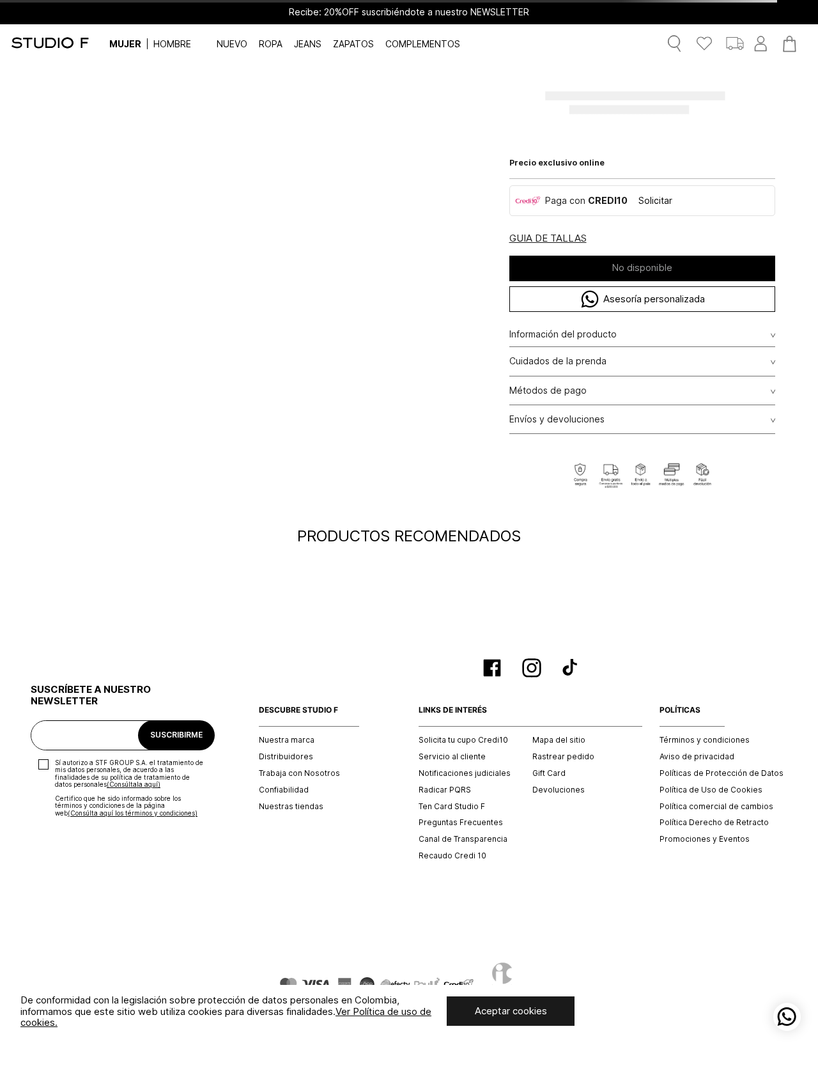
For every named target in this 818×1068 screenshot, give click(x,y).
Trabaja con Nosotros (299, 773)
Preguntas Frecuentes (461, 822)
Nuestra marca (286, 740)
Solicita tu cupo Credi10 (463, 740)
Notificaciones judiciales (465, 773)
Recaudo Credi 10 (452, 855)
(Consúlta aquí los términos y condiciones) (132, 813)
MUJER (125, 43)
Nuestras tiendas (291, 806)
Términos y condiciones (705, 740)
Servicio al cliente (452, 756)
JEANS (307, 43)
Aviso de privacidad (697, 756)
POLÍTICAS (680, 710)
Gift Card (549, 773)
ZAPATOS (353, 43)
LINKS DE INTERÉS (453, 710)
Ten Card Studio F (452, 806)
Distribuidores (286, 756)
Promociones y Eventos (705, 839)
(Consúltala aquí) (133, 784)
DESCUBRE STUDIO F (298, 710)
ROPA (270, 43)
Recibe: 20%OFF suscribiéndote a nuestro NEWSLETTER (409, 12)
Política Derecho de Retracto (714, 822)
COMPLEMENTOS (422, 43)
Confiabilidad (284, 790)
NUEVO (232, 43)
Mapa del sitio (558, 740)
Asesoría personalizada (654, 299)
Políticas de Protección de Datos (721, 773)
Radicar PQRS (445, 790)
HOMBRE (172, 43)
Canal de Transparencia (463, 839)
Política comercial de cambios (716, 806)
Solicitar (655, 200)
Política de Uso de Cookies (711, 790)
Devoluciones (558, 790)
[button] (548, 239)
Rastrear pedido (563, 756)
